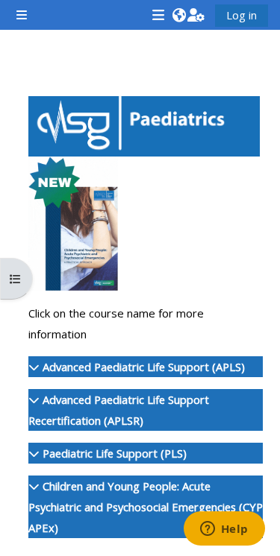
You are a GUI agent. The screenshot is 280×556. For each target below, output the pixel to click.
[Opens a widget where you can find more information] (224, 530)
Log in (241, 14)
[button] (178, 14)
